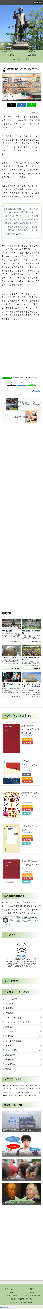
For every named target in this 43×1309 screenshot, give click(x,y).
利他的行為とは (32, 377)
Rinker (30, 735)
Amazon (27, 739)
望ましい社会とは (19, 377)
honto (26, 813)
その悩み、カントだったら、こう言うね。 (30, 764)
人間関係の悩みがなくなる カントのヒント (30, 796)
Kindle (26, 775)
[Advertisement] (21, 348)
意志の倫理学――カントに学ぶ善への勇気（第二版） (30, 729)
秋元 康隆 (21, 956)
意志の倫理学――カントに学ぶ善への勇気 (30, 865)
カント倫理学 (7, 377)
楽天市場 (27, 743)
